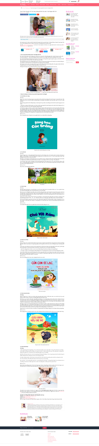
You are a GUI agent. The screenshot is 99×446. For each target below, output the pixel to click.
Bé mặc (37, 4)
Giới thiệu (49, 433)
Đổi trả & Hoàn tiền (51, 436)
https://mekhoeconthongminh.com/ (30, 396)
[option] (27, 49)
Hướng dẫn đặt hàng (51, 437)
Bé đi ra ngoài (42, 4)
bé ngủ (41, 92)
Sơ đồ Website (50, 441)
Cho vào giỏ (45, 51)
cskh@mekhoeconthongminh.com (29, 398)
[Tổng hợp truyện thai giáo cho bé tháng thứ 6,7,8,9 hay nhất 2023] (23, 419)
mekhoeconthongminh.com (28, 44)
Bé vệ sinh (33, 4)
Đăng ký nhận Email (23, 427)
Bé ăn (28, 4)
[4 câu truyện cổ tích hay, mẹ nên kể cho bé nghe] (38, 419)
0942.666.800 (27, 397)
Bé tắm (59, 4)
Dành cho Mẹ (64, 4)
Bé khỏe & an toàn (53, 4)
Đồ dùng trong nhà (71, 4)
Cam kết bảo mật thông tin (52, 440)
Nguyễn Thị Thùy (30, 403)
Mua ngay (41, 51)
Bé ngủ (47, 4)
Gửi (77, 62)
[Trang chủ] (21, 7)
